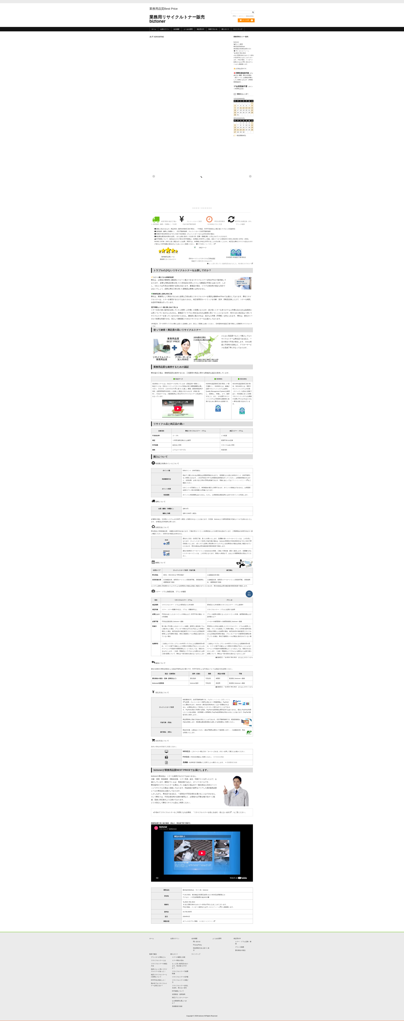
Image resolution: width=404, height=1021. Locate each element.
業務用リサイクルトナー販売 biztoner (177, 19)
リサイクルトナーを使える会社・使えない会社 (212, 812)
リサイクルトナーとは (158, 960)
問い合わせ (196, 941)
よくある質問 (188, 29)
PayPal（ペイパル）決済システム (219, 699)
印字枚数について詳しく (206, 244)
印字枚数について (178, 991)
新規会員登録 (250, 16)
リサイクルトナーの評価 (180, 977)
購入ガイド (225, 29)
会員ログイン (164, 29)
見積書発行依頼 (232, 762)
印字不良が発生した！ (158, 980)
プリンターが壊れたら (158, 957)
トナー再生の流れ (178, 960)
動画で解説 (153, 954)
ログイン (241, 16)
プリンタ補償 (239, 947)
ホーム (154, 29)
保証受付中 (200, 29)
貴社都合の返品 (240, 950)
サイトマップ (237, 29)
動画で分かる (213, 29)
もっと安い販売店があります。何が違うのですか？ (180, 966)
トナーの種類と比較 (178, 957)
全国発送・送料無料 (178, 994)
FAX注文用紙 (219, 757)
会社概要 (176, 29)
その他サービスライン (206, 921)
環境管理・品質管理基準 (166, 389)
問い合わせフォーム (242, 51)
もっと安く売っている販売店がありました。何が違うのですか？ (230, 263)
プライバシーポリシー (238, 480)
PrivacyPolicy (197, 945)
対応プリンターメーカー (180, 997)
